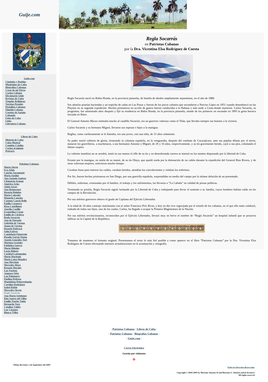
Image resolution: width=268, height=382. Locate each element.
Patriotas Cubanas (29, 164)
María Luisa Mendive (15, 259)
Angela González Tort (15, 240)
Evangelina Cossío (13, 212)
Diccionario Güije (14, 95)
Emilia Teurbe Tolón (15, 301)
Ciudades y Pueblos (15, 81)
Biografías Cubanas (15, 87)
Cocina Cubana (13, 93)
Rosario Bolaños (12, 192)
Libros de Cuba (29, 136)
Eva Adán (9, 170)
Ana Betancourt (12, 189)
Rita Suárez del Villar (15, 298)
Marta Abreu (11, 167)
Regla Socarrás (12, 217)
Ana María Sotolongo (15, 295)
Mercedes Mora (12, 265)
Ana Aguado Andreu (15, 178)
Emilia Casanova (13, 203)
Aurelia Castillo (12, 209)
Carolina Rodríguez (14, 284)
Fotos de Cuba (13, 118)
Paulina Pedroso (12, 279)
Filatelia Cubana (14, 109)
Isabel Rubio (10, 287)
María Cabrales (12, 195)
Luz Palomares (12, 276)
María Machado (12, 256)
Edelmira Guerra (13, 245)
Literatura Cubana (15, 123)
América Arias (11, 184)
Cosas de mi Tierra (15, 90)
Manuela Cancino (13, 198)
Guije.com (29, 14)
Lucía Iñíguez (11, 251)
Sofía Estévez (11, 231)
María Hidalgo (11, 248)
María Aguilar (11, 175)
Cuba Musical (12, 142)
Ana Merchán (11, 262)
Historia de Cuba (14, 140)
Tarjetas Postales (14, 104)
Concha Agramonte (14, 172)
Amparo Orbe (11, 273)
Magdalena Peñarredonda (18, 281)
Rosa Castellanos (13, 206)
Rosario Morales (12, 267)
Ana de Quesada (12, 220)
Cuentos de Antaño (15, 112)
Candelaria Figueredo (15, 234)
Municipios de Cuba (16, 84)
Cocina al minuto (14, 148)
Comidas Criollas (14, 145)
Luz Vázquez (11, 309)
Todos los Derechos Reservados (241, 367)
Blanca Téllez (11, 312)
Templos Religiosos (15, 101)
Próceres (10, 151)
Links (8, 121)
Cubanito (10, 115)
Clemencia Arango (14, 181)
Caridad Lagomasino (15, 253)
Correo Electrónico (134, 348)
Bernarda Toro (12, 304)
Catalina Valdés (12, 307)
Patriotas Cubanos (121, 333)
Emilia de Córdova (14, 214)
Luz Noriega (10, 270)
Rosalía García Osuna (15, 237)
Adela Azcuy (10, 186)
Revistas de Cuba (14, 98)
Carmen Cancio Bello (15, 200)
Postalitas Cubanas (15, 107)
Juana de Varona (13, 226)
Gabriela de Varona (14, 223)
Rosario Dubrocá (13, 228)
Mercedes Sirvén (13, 290)
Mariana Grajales (13, 242)
